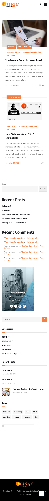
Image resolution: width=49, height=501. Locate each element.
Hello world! (6, 206)
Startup (5, 345)
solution (6, 417)
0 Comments (11, 55)
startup (17, 417)
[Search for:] (24, 319)
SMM (35, 412)
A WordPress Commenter (14, 238)
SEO (27, 412)
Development (24, 47)
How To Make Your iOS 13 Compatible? (19, 136)
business (6, 412)
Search (4, 184)
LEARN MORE (13, 85)
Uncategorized (8, 354)
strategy (27, 417)
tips (36, 417)
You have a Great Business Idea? (23, 60)
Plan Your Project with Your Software (16, 214)
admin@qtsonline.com (32, 52)
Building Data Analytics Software (14, 223)
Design (11, 47)
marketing (18, 412)
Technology (14, 97)
